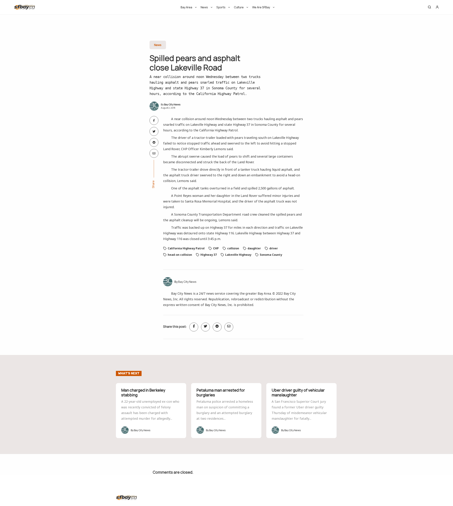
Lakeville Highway (238, 255)
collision (233, 248)
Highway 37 (208, 255)
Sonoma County (271, 255)
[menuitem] (187, 8)
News (204, 7)
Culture (239, 7)
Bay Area (186, 7)
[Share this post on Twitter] (154, 131)
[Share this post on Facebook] (154, 120)
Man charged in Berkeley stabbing (143, 392)
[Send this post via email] (154, 153)
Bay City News (172, 104)
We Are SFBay (261, 7)
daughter (254, 248)
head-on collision (180, 255)
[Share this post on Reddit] (154, 142)
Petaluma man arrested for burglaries (220, 392)
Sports (220, 7)
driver (273, 248)
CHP (216, 248)
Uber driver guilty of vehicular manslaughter (298, 392)
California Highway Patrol (186, 248)
